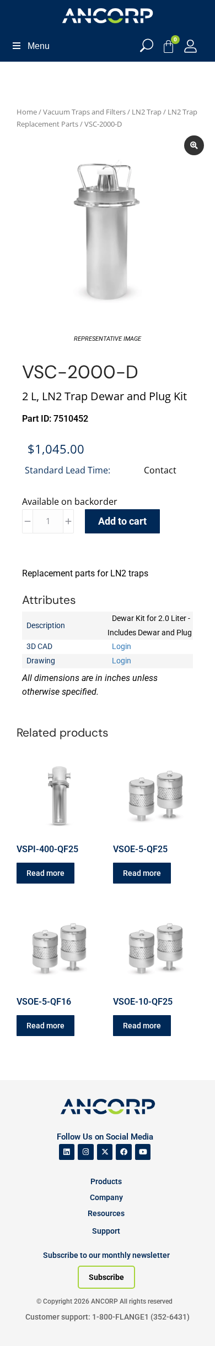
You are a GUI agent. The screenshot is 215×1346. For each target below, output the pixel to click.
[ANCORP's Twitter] (105, 1152)
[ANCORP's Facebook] (124, 1152)
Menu (39, 46)
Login (121, 646)
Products (106, 1181)
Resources (106, 1213)
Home (27, 112)
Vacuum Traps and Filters (84, 112)
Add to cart (122, 521)
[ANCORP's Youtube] (143, 1152)
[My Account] (190, 46)
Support (106, 1231)
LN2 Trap (147, 112)
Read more (45, 873)
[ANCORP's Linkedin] (67, 1152)
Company (106, 1197)
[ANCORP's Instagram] (86, 1152)
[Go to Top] (28, 1321)
